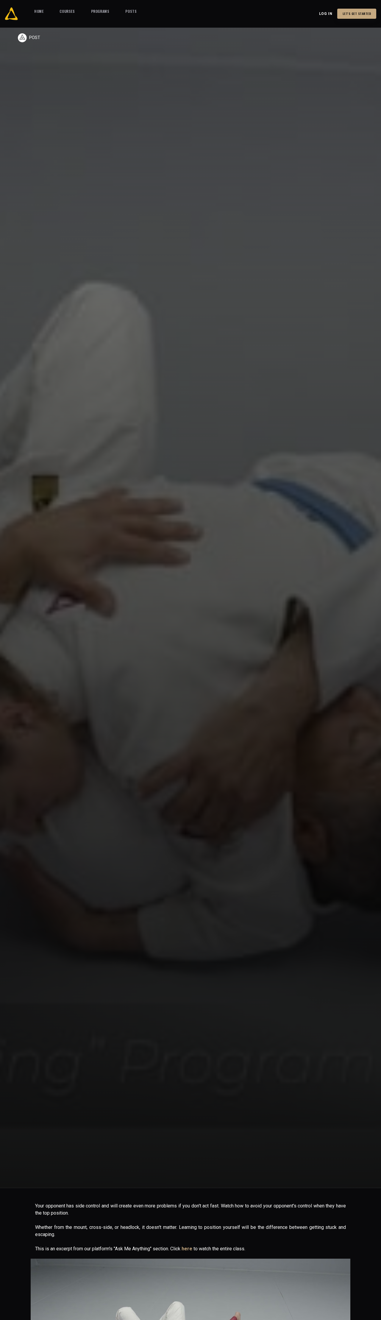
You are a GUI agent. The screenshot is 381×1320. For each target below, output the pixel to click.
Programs (100, 11)
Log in (325, 14)
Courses (67, 11)
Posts (131, 11)
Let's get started (357, 13)
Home (38, 11)
